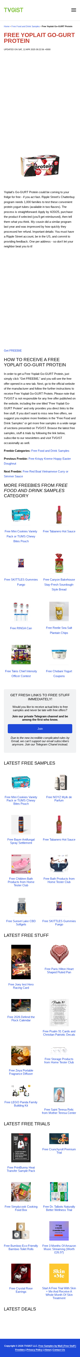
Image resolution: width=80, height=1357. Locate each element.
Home (7, 26)
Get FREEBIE (13, 350)
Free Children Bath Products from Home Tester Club (21, 882)
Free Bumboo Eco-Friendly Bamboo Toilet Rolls (21, 1247)
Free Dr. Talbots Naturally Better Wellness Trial (59, 1208)
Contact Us (59, 1349)
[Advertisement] (40, 99)
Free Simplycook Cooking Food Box (21, 1208)
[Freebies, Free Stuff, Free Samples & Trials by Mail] (13, 11)
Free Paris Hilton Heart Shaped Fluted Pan (59, 970)
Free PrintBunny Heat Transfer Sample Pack (21, 1169)
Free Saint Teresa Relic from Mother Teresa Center (59, 1111)
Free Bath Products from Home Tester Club (59, 880)
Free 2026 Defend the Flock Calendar (21, 1018)
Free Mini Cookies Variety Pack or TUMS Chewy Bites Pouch (21, 536)
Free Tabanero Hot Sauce (59, 531)
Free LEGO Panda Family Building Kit (20, 1104)
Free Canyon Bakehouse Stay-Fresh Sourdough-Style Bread (59, 584)
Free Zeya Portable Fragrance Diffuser (21, 1072)
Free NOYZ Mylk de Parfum (59, 798)
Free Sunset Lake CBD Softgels (21, 922)
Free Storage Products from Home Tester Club (59, 1060)
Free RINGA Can (21, 628)
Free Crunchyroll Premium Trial (59, 1151)
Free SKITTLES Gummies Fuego (59, 922)
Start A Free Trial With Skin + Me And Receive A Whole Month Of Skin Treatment (59, 1293)
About (47, 1349)
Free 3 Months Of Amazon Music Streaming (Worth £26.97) (59, 1249)
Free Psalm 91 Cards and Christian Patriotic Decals (59, 1033)
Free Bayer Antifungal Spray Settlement (21, 841)
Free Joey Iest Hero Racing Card (21, 986)
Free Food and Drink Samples (25, 26)
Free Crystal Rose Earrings (21, 1290)
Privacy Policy (35, 1349)
